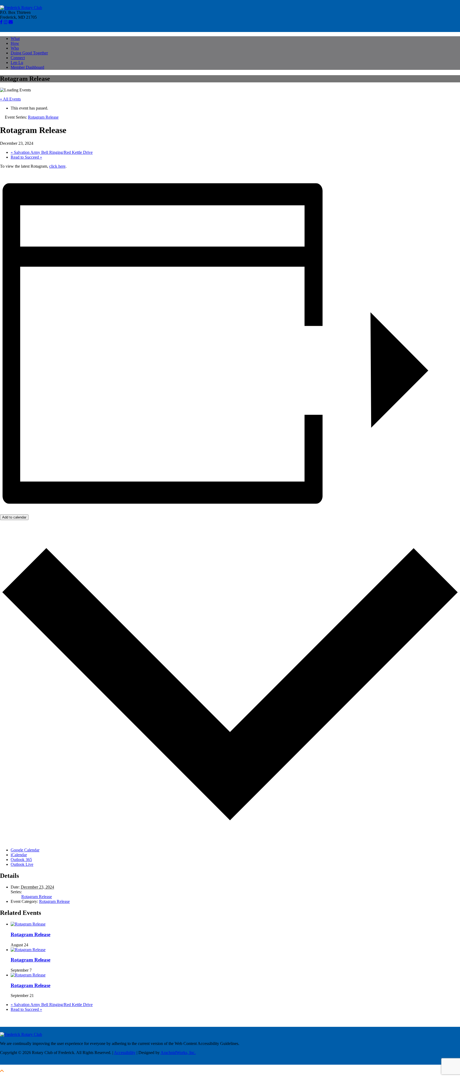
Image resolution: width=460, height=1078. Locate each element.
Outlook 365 (21, 859)
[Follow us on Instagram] (5, 22)
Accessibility (124, 1052)
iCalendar (19, 854)
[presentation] (28, 924)
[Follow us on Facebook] (1, 22)
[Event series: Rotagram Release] (31, 945)
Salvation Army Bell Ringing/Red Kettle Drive (52, 152)
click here (57, 166)
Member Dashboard (27, 67)
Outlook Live (22, 864)
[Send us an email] (11, 22)
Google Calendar (25, 850)
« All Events (10, 99)
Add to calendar (14, 517)
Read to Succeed (26, 157)
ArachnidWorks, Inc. (178, 1052)
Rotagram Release (36, 896)
